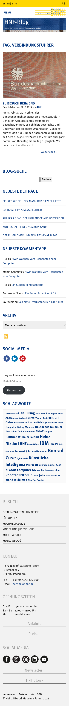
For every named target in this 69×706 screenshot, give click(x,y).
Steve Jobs (38, 475)
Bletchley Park (20, 422)
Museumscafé (12, 541)
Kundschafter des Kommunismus (25, 227)
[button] (7, 358)
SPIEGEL (24, 475)
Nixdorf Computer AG (20, 470)
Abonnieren (14, 390)
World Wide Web (16, 480)
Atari (39, 418)
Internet (20, 451)
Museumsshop (12, 535)
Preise (33, 633)
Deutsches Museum (48, 427)
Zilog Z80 (32, 480)
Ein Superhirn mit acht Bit (27, 285)
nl (16, 3)
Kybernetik (22, 458)
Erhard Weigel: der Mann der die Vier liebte (32, 201)
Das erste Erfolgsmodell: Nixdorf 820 (40, 302)
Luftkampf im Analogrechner (22, 210)
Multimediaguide (14, 523)
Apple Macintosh (20, 418)
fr (12, 3)
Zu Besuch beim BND (19, 103)
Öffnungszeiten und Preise (21, 512)
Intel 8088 (10, 451)
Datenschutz (26, 694)
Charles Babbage (37, 422)
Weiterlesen (48, 152)
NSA (38, 470)
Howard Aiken (33, 444)
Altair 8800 (40, 413)
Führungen (10, 518)
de (4, 3)
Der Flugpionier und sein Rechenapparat (30, 235)
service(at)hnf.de (23, 584)
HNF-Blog (33, 680)
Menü (7, 12)
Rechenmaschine (50, 470)
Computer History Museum (19, 427)
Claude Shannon (56, 422)
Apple (9, 418)
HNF (39, 107)
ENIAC (40, 431)
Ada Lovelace (11, 413)
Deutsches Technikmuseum (20, 431)
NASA (58, 465)
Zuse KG (40, 480)
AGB (39, 694)
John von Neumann (36, 451)
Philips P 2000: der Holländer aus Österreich (33, 218)
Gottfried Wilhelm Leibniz (22, 437)
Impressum (9, 694)
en (8, 3)
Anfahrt (33, 623)
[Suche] (63, 3)
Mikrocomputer (47, 464)
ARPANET (32, 418)
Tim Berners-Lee (53, 475)
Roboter (11, 475)
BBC (51, 418)
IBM (44, 443)
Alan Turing (26, 413)
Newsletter (33, 670)
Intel (61, 444)
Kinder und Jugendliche (18, 529)
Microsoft (32, 465)
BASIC (45, 418)
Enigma (48, 431)
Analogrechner (54, 413)
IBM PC (54, 444)
